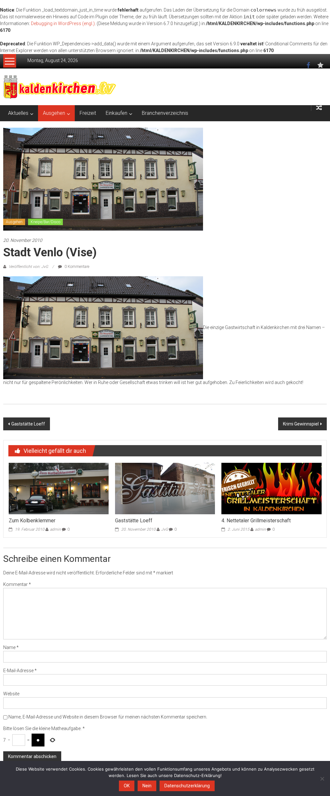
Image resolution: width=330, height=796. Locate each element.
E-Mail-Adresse (20, 670)
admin (55, 529)
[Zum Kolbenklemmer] (59, 488)
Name (11, 647)
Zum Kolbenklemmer (32, 520)
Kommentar (17, 584)
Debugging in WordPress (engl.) (63, 23)
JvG (164, 529)
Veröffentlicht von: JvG (28, 266)
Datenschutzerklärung (187, 785)
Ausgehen (54, 113)
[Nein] (322, 778)
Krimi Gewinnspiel (301, 423)
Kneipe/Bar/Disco (45, 222)
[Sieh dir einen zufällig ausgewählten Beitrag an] (319, 108)
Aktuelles (18, 113)
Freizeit (88, 113)
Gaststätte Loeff (28, 423)
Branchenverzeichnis (165, 113)
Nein (146, 785)
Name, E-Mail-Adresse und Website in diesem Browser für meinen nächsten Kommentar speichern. (107, 716)
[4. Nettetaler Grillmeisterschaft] (271, 488)
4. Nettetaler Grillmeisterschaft (256, 520)
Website (11, 693)
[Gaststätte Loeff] (165, 488)
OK (127, 785)
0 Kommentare (76, 266)
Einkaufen (116, 113)
